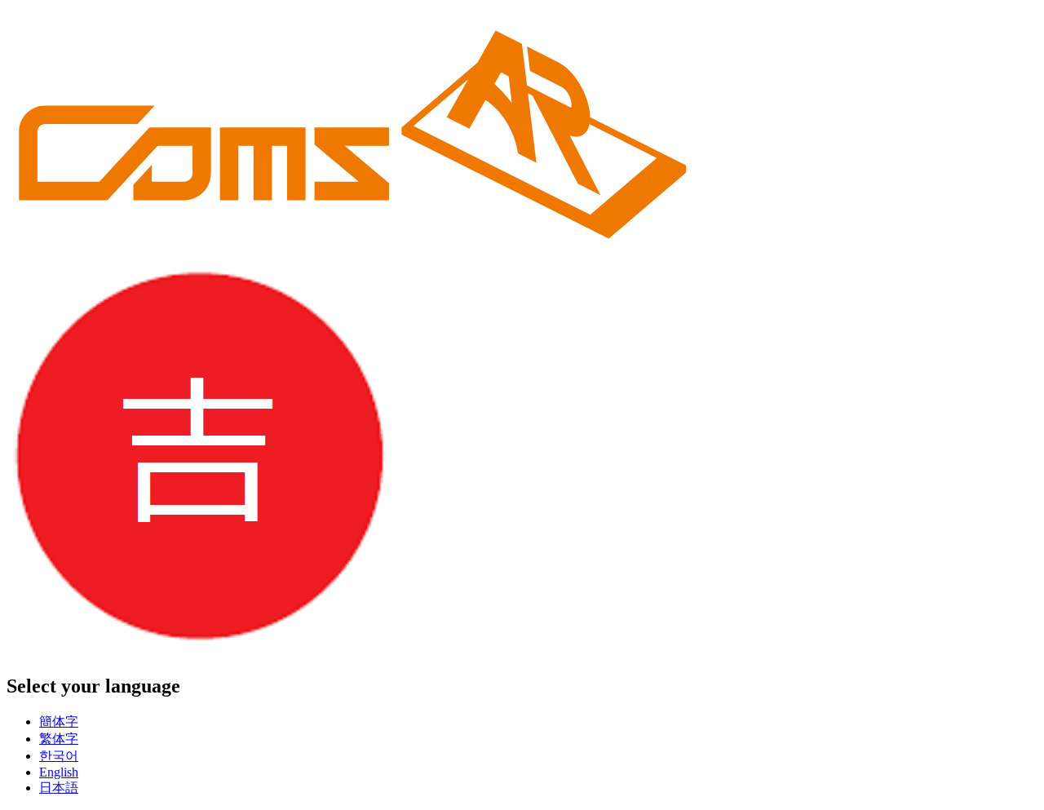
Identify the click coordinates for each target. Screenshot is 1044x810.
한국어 (58, 756)
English (58, 772)
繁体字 (58, 739)
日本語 (58, 788)
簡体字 (58, 721)
